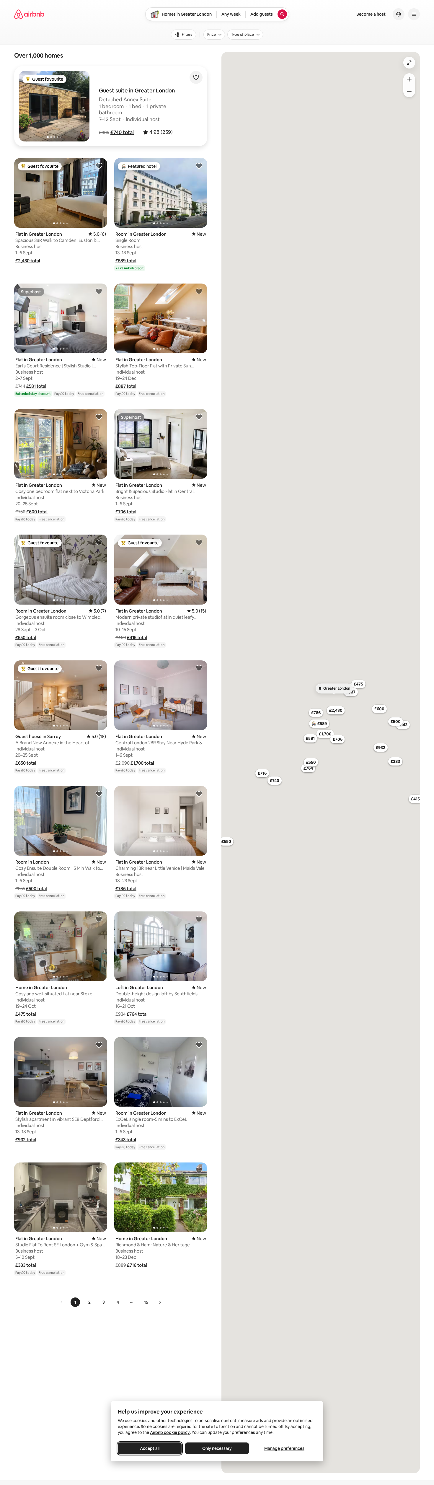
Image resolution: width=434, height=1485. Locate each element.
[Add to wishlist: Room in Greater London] (199, 165)
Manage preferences (284, 1448)
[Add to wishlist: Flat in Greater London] (99, 165)
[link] (61, 1302)
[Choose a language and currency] (398, 14)
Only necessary (217, 1448)
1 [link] (75, 1302)
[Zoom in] (409, 79)
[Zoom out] (409, 91)
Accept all (149, 1448)
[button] (122, 132)
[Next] (159, 1302)
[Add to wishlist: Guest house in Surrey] (99, 668)
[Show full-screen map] (409, 63)
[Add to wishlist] (196, 77)
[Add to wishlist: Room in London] (99, 793)
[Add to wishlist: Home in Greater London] (99, 919)
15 (146, 1302)
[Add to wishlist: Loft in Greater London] (199, 919)
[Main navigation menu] (414, 14)
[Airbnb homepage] (29, 14)
